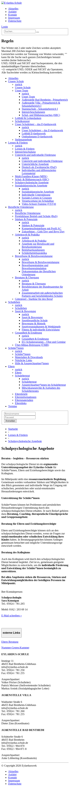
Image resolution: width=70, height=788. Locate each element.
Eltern (11, 366)
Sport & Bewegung (25, 311)
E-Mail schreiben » (11, 615)
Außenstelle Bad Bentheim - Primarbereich (45, 99)
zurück (18, 84)
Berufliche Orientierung (21, 207)
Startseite (13, 428)
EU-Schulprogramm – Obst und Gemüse (44, 341)
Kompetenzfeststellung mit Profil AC (41, 228)
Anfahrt (12, 11)
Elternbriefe (21, 394)
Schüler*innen (16, 348)
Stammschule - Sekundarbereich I (40, 108)
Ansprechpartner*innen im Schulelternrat (44, 384)
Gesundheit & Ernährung (28, 332)
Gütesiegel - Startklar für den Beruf (34, 299)
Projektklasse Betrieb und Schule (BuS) (36, 216)
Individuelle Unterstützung (36, 194)
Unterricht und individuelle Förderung (35, 154)
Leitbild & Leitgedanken (28, 118)
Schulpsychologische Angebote (32, 182)
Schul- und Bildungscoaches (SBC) (41, 115)
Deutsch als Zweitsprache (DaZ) (39, 167)
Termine (12, 406)
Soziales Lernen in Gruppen (37, 197)
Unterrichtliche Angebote (35, 164)
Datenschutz (14, 20)
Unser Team (21, 90)
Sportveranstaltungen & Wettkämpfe (41, 326)
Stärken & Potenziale (26, 219)
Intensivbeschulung (25, 151)
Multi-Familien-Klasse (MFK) (31, 176)
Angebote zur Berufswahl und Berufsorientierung (38, 245)
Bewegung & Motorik (34, 323)
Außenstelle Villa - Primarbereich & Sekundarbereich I (41, 104)
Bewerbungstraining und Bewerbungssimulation (35, 267)
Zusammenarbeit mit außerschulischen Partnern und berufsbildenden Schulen (42, 294)
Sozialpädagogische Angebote (31, 185)
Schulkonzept (22, 121)
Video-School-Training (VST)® (39, 203)
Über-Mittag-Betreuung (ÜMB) (32, 345)
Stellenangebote (23, 139)
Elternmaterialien (24, 400)
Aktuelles (13, 8)
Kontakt (12, 14)
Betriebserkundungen (33, 249)
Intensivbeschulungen (33, 112)
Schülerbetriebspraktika (34, 253)
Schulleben (14, 302)
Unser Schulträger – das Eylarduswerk (35, 124)
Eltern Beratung (9, 641)
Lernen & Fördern (18, 142)
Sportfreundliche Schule (35, 320)
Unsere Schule (16, 81)
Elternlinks (21, 403)
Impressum (14, 17)
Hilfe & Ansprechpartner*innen (32, 363)
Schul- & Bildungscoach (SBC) (32, 179)
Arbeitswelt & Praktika (27, 234)
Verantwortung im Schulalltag (38, 200)
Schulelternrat (22, 375)
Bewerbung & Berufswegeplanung (33, 256)
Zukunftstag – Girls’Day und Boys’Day (43, 231)
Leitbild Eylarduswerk (34, 133)
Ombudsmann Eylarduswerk (37, 136)
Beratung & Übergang (27, 277)
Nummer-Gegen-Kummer (15, 647)
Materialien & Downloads (29, 357)
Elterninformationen (25, 397)
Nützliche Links (23, 360)
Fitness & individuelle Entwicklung (41, 329)
